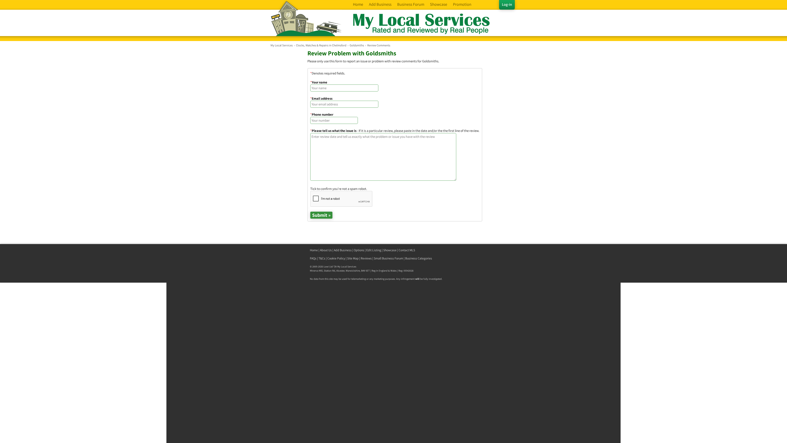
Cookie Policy (336, 258)
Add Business (343, 250)
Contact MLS (407, 250)
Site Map (353, 258)
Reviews (366, 258)
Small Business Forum (388, 258)
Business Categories (418, 258)
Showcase (390, 250)
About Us (326, 250)
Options (359, 250)
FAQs (313, 258)
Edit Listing (373, 250)
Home (314, 250)
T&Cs (321, 258)
